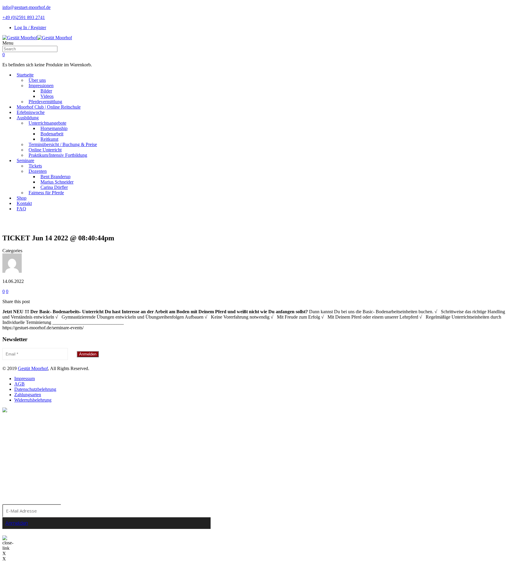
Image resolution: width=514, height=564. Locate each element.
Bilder (46, 90)
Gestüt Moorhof (33, 368)
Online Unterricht (45, 149)
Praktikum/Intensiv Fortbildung (58, 155)
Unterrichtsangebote (47, 123)
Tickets (35, 165)
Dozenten (38, 171)
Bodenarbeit (51, 133)
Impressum (24, 378)
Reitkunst (49, 139)
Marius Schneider (56, 181)
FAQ (21, 208)
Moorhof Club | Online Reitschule (49, 106)
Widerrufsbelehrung (32, 399)
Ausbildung (28, 117)
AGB (19, 383)
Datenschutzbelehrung (35, 389)
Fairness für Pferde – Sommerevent (262, 222)
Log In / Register (30, 27)
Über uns (37, 80)
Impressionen (41, 85)
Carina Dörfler (54, 187)
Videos (47, 96)
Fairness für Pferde (46, 192)
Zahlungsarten (27, 394)
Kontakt (24, 203)
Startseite (25, 74)
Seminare (25, 160)
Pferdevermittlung (45, 101)
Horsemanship (54, 128)
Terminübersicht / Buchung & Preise (63, 144)
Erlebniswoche (31, 112)
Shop (21, 197)
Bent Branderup (55, 176)
